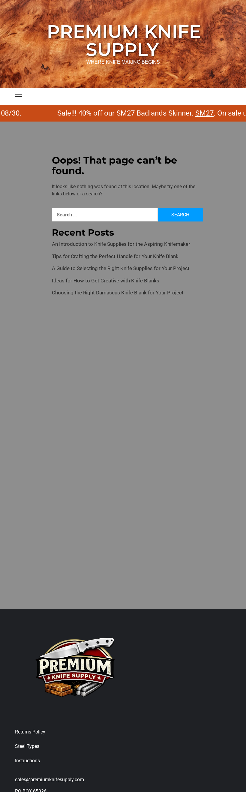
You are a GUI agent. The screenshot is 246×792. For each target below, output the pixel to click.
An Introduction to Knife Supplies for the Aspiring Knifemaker (121, 244)
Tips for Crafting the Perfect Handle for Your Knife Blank (115, 256)
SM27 (195, 113)
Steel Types (27, 746)
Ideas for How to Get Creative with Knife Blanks (105, 281)
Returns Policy (30, 732)
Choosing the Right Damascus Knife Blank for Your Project (118, 293)
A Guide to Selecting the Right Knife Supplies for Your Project (121, 268)
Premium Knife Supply (124, 40)
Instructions (27, 760)
